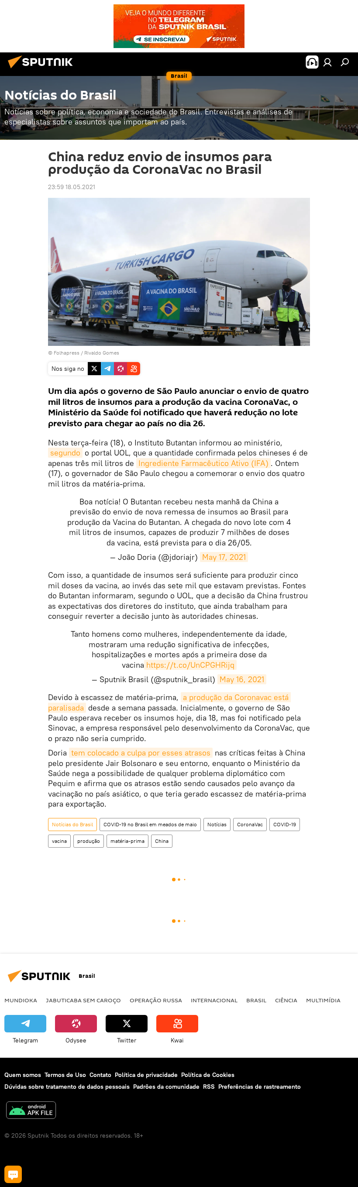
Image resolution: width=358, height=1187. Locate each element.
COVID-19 (284, 824)
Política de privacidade (146, 1075)
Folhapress (66, 352)
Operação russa (156, 1000)
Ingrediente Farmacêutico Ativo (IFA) (203, 463)
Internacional (214, 1000)
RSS (209, 1086)
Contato (100, 1075)
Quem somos (22, 1075)
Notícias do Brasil (72, 824)
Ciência (286, 1000)
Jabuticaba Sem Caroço (83, 1000)
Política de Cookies (207, 1075)
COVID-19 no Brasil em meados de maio (150, 824)
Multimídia (323, 1000)
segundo (65, 453)
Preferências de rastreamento (259, 1086)
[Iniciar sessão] (327, 62)
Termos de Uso (65, 1075)
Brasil (256, 1000)
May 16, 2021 (242, 679)
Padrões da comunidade (166, 1086)
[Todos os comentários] (13, 1174)
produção (88, 841)
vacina (59, 841)
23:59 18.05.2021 (71, 187)
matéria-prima (127, 841)
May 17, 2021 (224, 557)
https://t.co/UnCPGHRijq (190, 665)
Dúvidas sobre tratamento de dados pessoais (67, 1086)
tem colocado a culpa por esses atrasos (140, 753)
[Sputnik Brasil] (42, 69)
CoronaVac (250, 824)
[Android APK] (31, 1111)
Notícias (217, 824)
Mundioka (20, 1000)
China (162, 841)
